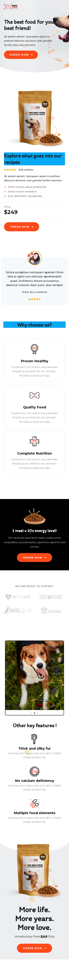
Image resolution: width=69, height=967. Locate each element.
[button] (31, 713)
